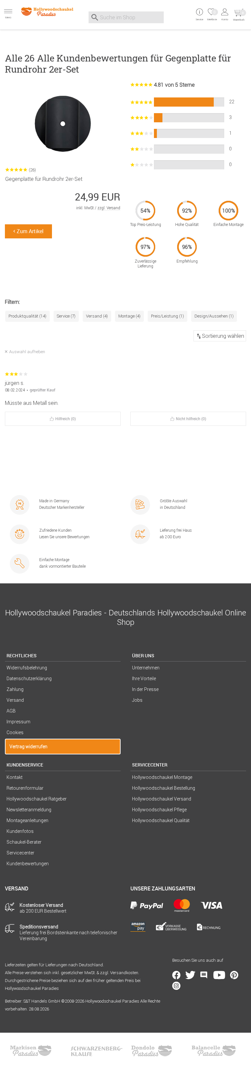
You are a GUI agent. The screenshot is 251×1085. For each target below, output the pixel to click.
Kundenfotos (20, 831)
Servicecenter (20, 853)
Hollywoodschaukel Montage (162, 777)
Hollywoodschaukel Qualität (161, 820)
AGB (11, 711)
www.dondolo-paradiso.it (151, 1050)
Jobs (137, 700)
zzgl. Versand (108, 207)
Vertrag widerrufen (28, 746)
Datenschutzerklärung (29, 678)
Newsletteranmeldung (29, 810)
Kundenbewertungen (28, 864)
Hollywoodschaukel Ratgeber (37, 799)
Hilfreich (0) (65, 418)
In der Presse (145, 689)
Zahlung (15, 689)
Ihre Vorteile (144, 678)
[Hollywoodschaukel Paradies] (42, 11)
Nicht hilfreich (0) (191, 418)
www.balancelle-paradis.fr (214, 1050)
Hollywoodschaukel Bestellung (163, 788)
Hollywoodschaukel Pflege (159, 810)
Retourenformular (25, 788)
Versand (15, 700)
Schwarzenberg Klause (96, 1050)
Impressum (18, 722)
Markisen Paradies (31, 1050)
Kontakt (15, 777)
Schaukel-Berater (24, 842)
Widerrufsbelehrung (27, 668)
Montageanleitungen (27, 820)
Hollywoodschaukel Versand (161, 799)
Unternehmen (145, 668)
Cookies (15, 732)
